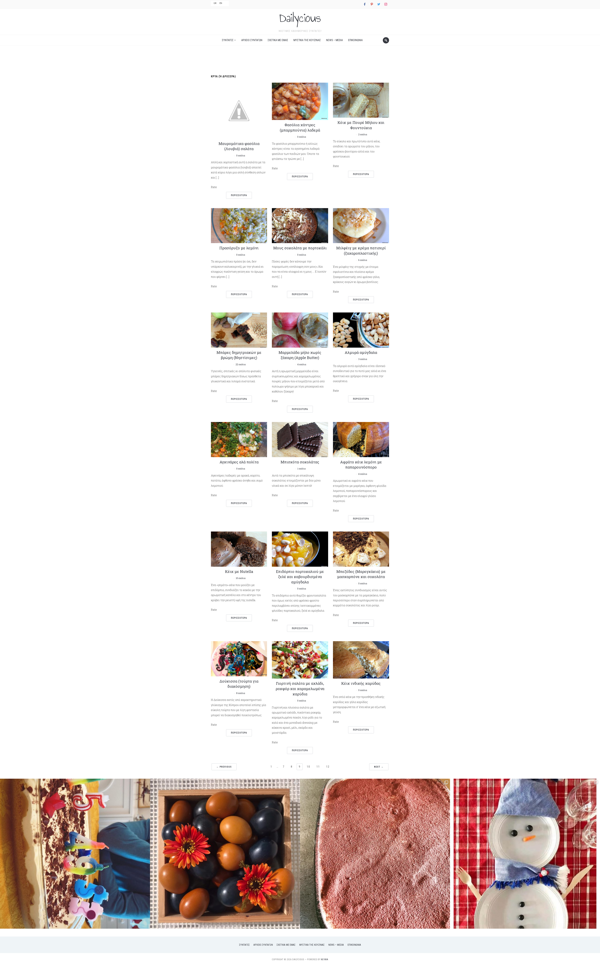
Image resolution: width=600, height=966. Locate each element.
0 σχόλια (240, 155)
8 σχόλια (240, 693)
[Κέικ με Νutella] (239, 548)
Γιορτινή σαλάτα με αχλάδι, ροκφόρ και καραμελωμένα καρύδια (300, 688)
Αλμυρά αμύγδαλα (361, 352)
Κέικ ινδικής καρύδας (361, 683)
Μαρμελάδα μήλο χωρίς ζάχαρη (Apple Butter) (300, 355)
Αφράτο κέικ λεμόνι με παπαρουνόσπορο (361, 464)
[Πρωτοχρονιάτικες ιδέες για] (525, 854)
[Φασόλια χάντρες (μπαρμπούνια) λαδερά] (300, 101)
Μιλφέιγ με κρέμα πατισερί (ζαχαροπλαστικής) (361, 250)
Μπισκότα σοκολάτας (300, 461)
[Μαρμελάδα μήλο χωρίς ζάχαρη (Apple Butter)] (300, 329)
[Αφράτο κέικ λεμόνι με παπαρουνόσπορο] (361, 439)
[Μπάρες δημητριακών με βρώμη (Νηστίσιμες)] (239, 329)
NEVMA (324, 959)
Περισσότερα (239, 195)
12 (328, 766)
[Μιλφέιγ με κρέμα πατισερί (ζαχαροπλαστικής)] (361, 225)
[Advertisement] (300, 59)
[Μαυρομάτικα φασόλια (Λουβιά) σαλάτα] (239, 110)
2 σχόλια (362, 134)
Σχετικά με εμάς (278, 40)
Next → (379, 767)
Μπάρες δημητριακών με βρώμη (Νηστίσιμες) (239, 355)
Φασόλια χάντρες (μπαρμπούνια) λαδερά (300, 127)
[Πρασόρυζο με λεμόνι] (239, 225)
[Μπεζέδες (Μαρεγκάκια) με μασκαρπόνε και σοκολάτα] (361, 548)
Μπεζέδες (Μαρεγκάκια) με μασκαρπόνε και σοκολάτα (361, 574)
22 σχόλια (241, 364)
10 (308, 766)
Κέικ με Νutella (239, 571)
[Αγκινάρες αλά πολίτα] (239, 439)
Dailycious (300, 17)
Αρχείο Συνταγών (251, 40)
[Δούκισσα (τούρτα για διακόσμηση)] (239, 658)
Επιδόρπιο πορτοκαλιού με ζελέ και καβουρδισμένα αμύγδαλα (300, 576)
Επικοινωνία (355, 40)
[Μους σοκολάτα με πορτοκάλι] (300, 225)
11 (318, 766)
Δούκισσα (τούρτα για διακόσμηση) (239, 684)
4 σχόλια (301, 364)
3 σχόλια (362, 359)
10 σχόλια (240, 578)
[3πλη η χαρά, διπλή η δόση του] (75, 854)
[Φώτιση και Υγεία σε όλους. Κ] (225, 854)
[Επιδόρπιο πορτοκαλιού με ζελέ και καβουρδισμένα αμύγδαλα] (300, 548)
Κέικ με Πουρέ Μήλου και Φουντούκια (361, 125)
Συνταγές (227, 40)
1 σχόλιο (301, 468)
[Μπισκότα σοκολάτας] (300, 439)
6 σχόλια (362, 260)
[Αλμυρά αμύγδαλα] (361, 329)
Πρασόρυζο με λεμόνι (239, 247)
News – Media (334, 40)
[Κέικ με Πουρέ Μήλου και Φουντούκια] (361, 99)
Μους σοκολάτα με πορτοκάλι (300, 247)
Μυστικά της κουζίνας (307, 40)
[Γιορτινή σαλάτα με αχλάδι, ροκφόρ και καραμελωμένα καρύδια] (300, 659)
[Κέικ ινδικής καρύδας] (361, 659)
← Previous (224, 767)
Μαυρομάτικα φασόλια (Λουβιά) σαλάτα (239, 146)
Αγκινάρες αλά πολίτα (239, 461)
